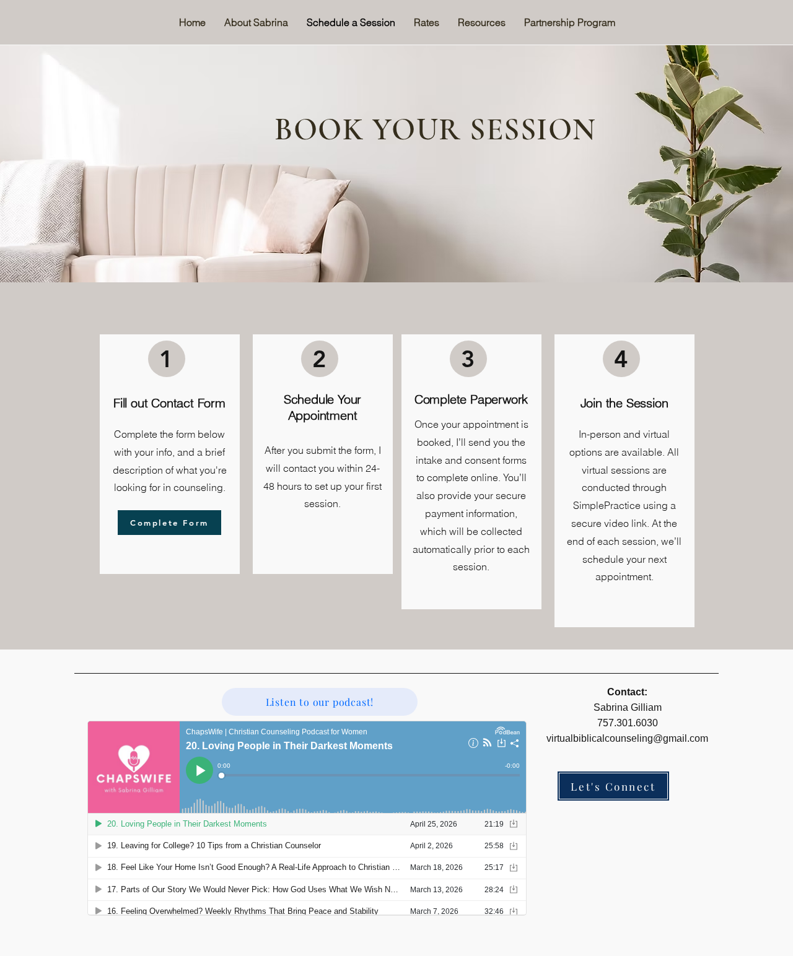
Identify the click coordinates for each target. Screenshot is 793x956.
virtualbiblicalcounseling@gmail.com (627, 738)
